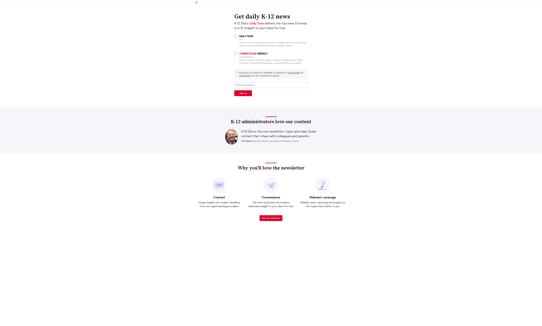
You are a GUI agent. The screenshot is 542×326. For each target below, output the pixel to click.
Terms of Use (293, 72)
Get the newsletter (271, 218)
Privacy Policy (245, 75)
